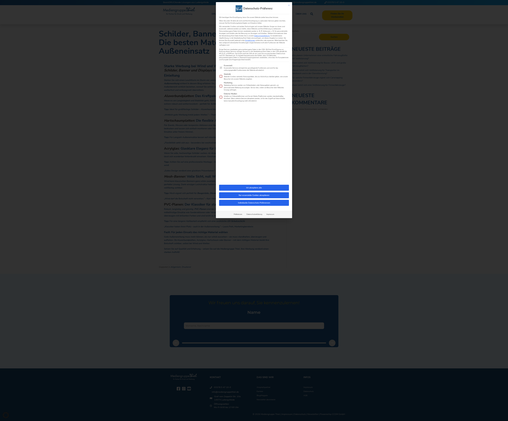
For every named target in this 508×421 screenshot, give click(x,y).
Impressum (270, 214)
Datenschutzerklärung (262, 36)
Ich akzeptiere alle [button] (254, 187)
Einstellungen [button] (250, 40)
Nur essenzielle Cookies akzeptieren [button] (254, 195)
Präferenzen (238, 214)
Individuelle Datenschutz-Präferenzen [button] (254, 203)
